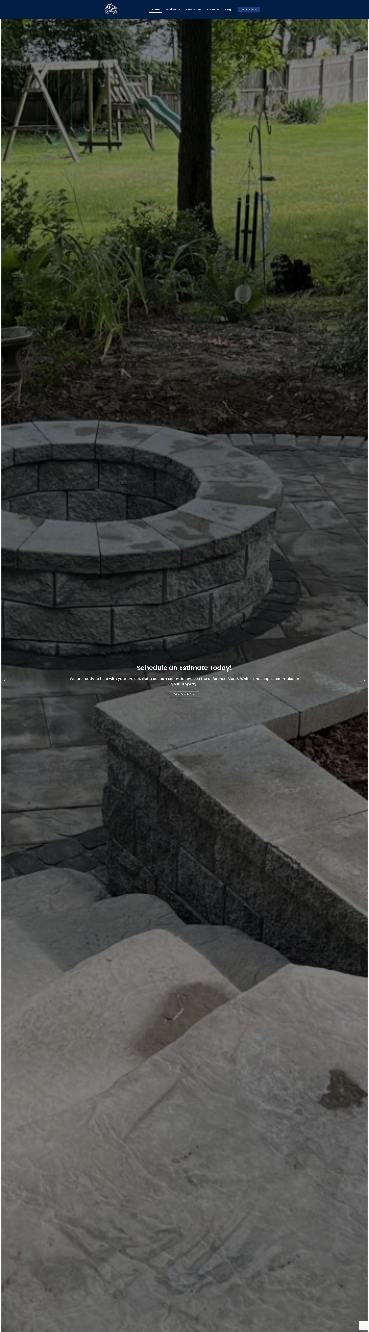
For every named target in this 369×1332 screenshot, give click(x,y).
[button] (4, 681)
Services (170, 9)
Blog (228, 9)
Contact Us (193, 9)
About (211, 9)
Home (156, 9)
